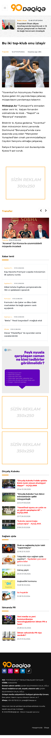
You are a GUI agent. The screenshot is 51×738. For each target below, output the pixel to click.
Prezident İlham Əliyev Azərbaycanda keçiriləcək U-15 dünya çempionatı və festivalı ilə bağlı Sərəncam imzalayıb (32, 27)
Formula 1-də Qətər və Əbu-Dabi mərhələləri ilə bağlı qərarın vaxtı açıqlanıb (20, 305)
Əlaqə (46, 728)
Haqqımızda (37, 728)
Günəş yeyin (23, 570)
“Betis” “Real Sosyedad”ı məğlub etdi (23, 320)
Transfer (5, 52)
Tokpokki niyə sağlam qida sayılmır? (31, 559)
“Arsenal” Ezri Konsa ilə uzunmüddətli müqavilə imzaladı (22, 245)
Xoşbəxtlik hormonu (27, 581)
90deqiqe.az (13, 712)
